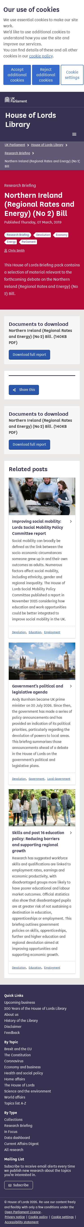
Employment (52, 632)
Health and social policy (23, 1073)
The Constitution (17, 1055)
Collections (13, 1120)
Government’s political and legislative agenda (37, 689)
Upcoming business (19, 1003)
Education (35, 632)
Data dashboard (17, 1138)
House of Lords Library (30, 120)
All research (13, 1150)
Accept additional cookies (17, 75)
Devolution (19, 632)
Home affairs (14, 1079)
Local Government (58, 778)
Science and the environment (27, 1091)
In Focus (10, 1132)
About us (11, 1015)
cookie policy (41, 56)
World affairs (14, 1097)
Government (36, 778)
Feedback (12, 1033)
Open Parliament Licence (23, 1212)
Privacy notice (15, 1217)
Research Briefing (17, 153)
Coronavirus (13, 1061)
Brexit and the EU (18, 1049)
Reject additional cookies (45, 75)
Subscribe (20, 1185)
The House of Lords (19, 1085)
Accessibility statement (22, 1222)
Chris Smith (16, 251)
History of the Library (21, 1021)
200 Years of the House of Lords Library (35, 1009)
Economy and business (22, 1067)
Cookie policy (38, 1217)
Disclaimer (13, 1027)
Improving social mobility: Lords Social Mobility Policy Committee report (37, 527)
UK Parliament (15, 145)
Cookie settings (72, 75)
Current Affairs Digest (21, 1144)
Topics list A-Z (15, 1103)
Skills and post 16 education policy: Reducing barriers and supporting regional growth (38, 841)
